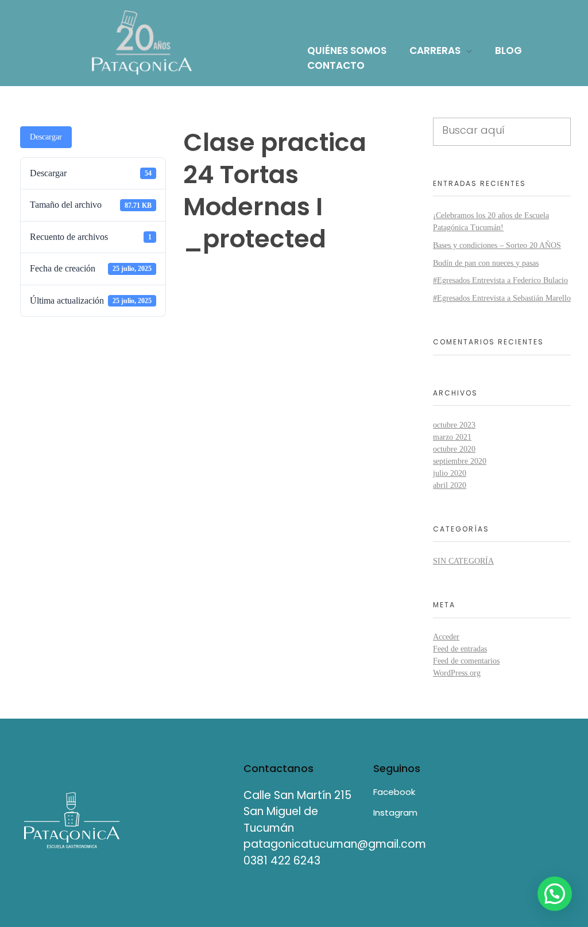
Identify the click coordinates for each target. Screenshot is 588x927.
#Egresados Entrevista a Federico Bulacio (500, 280)
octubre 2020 (454, 449)
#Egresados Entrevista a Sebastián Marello (502, 298)
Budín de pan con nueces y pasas (486, 263)
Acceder (446, 637)
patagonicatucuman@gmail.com (334, 844)
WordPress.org (457, 673)
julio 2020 (449, 473)
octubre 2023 (454, 425)
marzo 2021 (452, 437)
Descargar (46, 137)
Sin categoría (463, 561)
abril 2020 (449, 485)
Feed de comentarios (466, 661)
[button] (554, 893)
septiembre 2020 (459, 461)
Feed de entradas (460, 649)
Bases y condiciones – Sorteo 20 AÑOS (497, 245)
